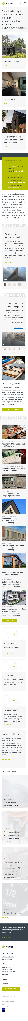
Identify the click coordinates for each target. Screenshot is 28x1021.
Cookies (4, 1004)
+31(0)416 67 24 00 (8, 957)
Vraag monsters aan (10, 988)
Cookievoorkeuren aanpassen (9, 1007)
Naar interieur (18, 327)
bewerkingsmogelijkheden (16, 182)
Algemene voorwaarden (8, 1001)
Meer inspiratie (8, 620)
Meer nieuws (5, 917)
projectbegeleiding (13, 187)
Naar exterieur (9, 262)
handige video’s (16, 176)
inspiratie (14, 166)
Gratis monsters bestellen (11, 409)
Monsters (20, 5)
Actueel (5, 983)
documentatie (18, 171)
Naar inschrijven (7, 937)
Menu (24, 4)
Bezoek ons (5, 974)
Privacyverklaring (6, 999)
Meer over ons (6, 759)
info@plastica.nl (7, 959)
